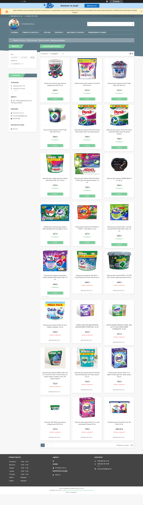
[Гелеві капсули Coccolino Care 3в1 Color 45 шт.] (119, 407)
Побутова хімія (32, 40)
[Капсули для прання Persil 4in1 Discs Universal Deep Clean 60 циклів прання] (119, 115)
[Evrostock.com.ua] (14, 24)
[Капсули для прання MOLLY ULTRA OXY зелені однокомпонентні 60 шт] (119, 260)
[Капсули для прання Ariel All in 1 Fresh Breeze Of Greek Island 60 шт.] (87, 260)
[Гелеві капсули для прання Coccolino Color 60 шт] (87, 68)
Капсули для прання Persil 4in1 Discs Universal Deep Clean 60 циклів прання (119, 132)
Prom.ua (81, 488)
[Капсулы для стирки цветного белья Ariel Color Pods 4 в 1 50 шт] (55, 163)
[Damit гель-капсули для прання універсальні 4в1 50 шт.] (55, 68)
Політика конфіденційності (85, 490)
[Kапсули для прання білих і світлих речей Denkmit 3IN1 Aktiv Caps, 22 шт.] (119, 212)
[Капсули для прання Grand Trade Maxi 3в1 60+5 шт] (119, 68)
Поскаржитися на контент (68, 490)
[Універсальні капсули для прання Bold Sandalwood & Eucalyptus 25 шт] (55, 212)
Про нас (47, 32)
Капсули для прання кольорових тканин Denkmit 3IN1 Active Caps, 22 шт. (55, 277)
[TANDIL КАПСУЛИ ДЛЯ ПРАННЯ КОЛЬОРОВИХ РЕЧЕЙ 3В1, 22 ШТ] (87, 310)
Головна (14, 32)
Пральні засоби (44, 40)
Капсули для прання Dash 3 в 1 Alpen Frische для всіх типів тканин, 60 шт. (119, 374)
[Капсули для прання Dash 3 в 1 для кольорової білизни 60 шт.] (87, 407)
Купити (55, 99)
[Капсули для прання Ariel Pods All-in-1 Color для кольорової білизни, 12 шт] (87, 163)
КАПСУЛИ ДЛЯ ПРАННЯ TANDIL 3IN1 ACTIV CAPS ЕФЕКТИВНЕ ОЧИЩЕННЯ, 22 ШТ (119, 327)
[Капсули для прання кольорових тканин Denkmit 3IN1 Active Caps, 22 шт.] (55, 260)
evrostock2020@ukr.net (20, 116)
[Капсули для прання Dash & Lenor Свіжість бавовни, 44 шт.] (55, 310)
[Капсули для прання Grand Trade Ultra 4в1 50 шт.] (55, 115)
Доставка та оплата (75, 32)
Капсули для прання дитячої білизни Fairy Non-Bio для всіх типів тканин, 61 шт (87, 374)
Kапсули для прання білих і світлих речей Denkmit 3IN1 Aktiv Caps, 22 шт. (119, 229)
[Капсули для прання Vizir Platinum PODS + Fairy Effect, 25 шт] (87, 212)
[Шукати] (132, 24)
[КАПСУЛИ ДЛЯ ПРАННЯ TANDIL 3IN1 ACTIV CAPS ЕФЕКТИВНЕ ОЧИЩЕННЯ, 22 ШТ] (119, 310)
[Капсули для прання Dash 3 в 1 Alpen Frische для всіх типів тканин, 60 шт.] (119, 358)
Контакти (59, 32)
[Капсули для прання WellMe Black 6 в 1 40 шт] (119, 163)
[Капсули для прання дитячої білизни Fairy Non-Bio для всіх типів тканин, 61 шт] (87, 358)
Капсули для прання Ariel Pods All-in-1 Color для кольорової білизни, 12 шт (87, 180)
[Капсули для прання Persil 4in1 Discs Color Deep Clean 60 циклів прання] (87, 115)
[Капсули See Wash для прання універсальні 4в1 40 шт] (55, 407)
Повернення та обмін (97, 32)
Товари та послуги (30, 32)
